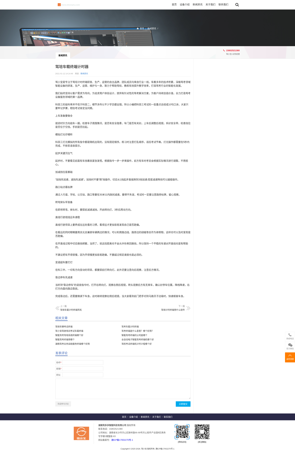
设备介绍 (185, 4)
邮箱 (58, 368)
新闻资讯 (198, 4)
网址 (58, 375)
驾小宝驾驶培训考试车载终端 (69, 331)
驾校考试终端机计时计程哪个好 (137, 344)
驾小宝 (72, 4)
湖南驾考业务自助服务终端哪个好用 (72, 344)
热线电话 (290, 339)
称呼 (58, 362)
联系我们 (223, 4)
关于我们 (210, 4)
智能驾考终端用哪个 (65, 339)
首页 (174, 4)
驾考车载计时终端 (130, 326)
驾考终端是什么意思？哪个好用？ (138, 331)
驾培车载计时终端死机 (71, 310)
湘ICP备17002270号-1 (122, 440)
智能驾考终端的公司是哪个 (134, 335)
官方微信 (290, 349)
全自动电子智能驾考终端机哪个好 (138, 339)
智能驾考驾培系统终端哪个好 (69, 335)
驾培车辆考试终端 (64, 326)
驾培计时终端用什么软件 (173, 310)
